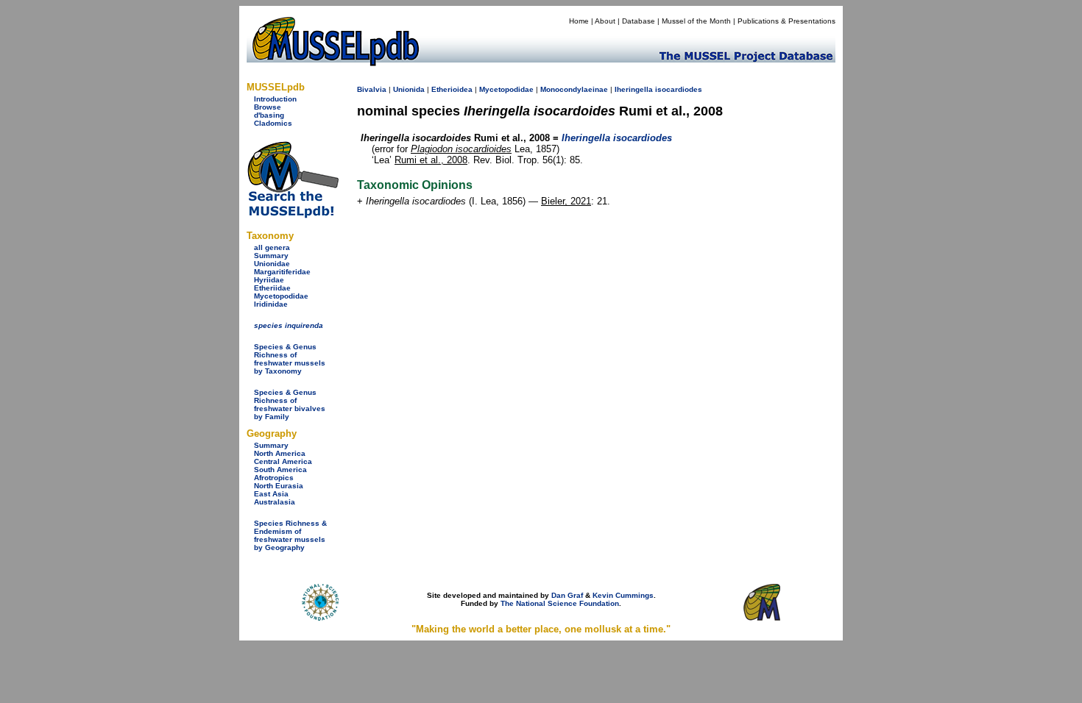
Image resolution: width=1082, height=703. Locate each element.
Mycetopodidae (281, 296)
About (605, 21)
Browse (267, 107)
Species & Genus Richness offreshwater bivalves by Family (289, 404)
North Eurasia (278, 486)
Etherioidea (452, 89)
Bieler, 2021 (566, 201)
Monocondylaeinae (574, 89)
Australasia (274, 502)
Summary (271, 255)
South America (280, 469)
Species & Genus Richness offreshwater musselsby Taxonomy (289, 359)
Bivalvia (371, 89)
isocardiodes (678, 89)
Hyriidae (269, 280)
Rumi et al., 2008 (431, 159)
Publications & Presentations (786, 21)
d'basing (269, 115)
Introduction (275, 99)
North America (279, 453)
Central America (283, 461)
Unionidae (272, 264)
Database (638, 21)
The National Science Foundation (560, 603)
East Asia (271, 494)
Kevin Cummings (623, 595)
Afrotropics (274, 478)
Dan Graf (567, 595)
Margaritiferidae (282, 272)
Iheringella (634, 89)
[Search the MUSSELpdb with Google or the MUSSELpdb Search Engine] (293, 215)
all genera (272, 247)
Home (579, 21)
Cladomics (273, 123)
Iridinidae (271, 304)
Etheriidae (272, 288)
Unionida (409, 89)
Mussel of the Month (696, 21)
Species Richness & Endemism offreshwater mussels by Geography (290, 535)
